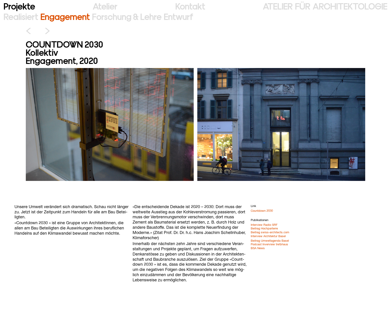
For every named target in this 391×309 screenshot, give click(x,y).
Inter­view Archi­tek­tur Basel (268, 236)
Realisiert (21, 16)
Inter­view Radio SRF (264, 225)
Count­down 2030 (262, 210)
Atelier (105, 5)
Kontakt (190, 5)
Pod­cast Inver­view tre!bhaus (269, 244)
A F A (325, 5)
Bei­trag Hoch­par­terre (264, 228)
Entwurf (178, 16)
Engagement (65, 16)
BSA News (258, 248)
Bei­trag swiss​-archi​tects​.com (270, 232)
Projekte (19, 5)
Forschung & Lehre (127, 16)
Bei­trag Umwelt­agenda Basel (270, 240)
